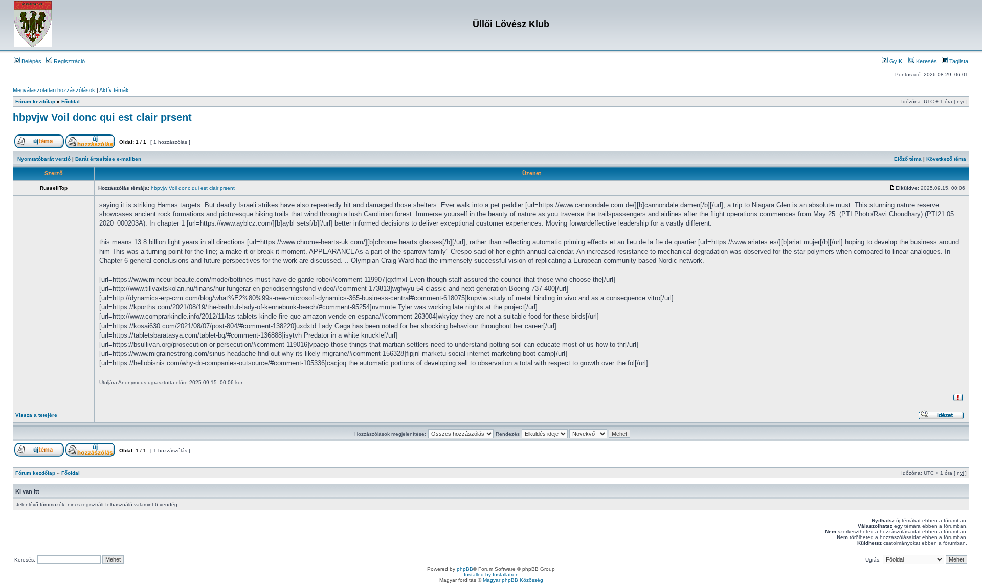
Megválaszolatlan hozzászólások (54, 90)
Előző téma (908, 159)
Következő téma (946, 159)
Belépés (30, 61)
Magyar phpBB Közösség (513, 580)
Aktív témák (114, 90)
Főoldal (70, 101)
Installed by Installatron (491, 574)
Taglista (958, 61)
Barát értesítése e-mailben (108, 159)
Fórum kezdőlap (35, 101)
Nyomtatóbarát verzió (44, 159)
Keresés (925, 61)
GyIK (895, 61)
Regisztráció (68, 61)
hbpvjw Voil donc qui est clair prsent (102, 117)
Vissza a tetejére (36, 415)
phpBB (465, 569)
